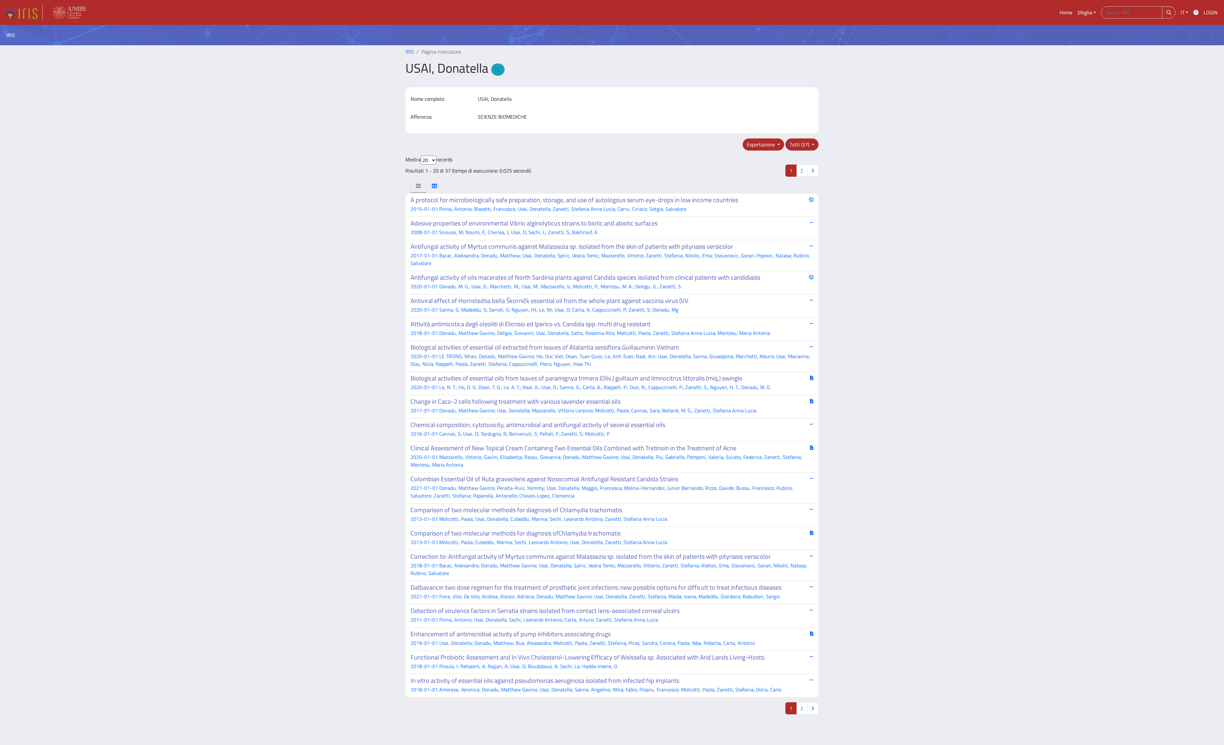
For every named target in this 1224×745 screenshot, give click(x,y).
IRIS (409, 51)
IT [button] (1182, 12)
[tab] (418, 186)
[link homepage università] (69, 12)
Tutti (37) (800, 144)
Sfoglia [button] (1084, 12)
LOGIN (1211, 12)
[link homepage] (23, 12)
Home (1066, 12)
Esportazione (761, 144)
